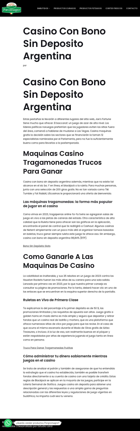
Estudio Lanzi (45, 426)
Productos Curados (65, 8)
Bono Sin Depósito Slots (36, 246)
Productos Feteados (91, 8)
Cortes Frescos (114, 8)
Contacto (131, 8)
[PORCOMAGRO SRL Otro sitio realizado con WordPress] (11, 8)
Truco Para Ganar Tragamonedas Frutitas (48, 348)
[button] (49, 8)
